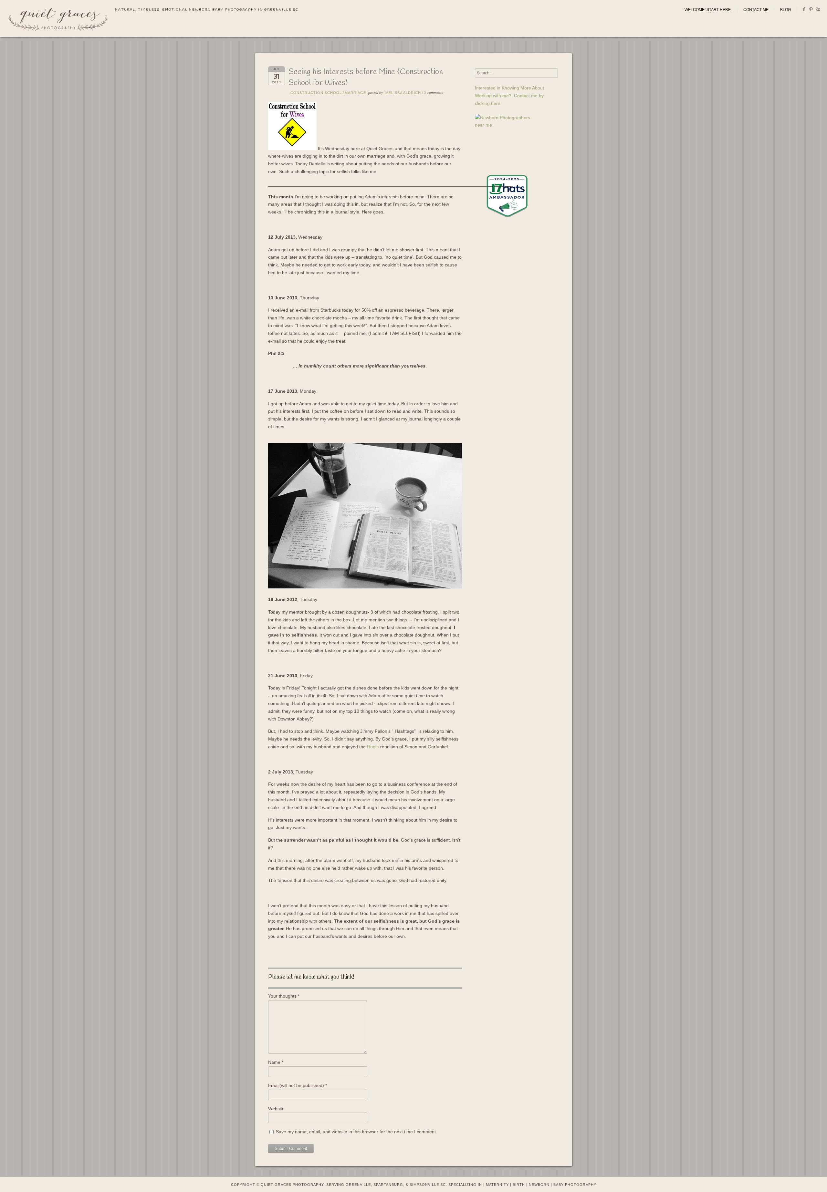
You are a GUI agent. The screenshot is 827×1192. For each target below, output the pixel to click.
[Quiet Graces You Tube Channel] (818, 10)
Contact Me (756, 9)
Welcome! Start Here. (708, 9)
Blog (785, 9)
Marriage (355, 93)
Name (275, 1062)
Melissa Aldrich (403, 93)
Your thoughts (283, 996)
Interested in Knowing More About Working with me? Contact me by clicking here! (509, 95)
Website (276, 1108)
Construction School (316, 93)
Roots (373, 746)
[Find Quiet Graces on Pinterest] (811, 10)
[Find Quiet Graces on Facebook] (804, 10)
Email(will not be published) (297, 1085)
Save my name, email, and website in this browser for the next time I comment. (356, 1131)
